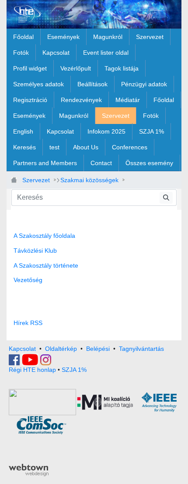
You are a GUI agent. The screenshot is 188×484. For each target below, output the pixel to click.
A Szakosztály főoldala (44, 235)
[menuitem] (23, 36)
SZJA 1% (74, 369)
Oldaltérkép (61, 348)
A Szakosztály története (46, 265)
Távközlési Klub (35, 250)
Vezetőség (28, 279)
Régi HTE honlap (32, 369)
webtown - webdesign (29, 470)
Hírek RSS (28, 322)
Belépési (98, 348)
